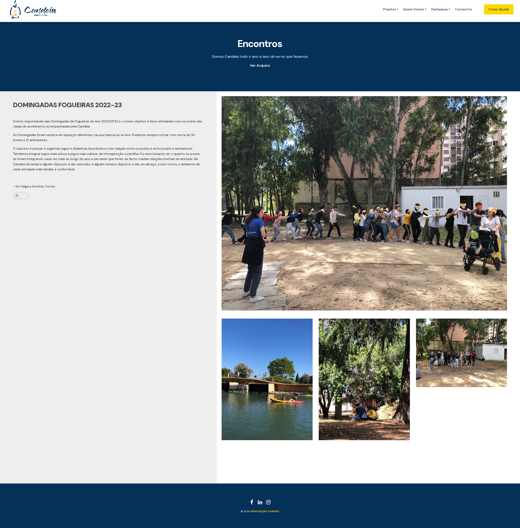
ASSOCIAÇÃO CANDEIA (264, 511)
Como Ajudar (498, 9)
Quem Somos (413, 9)
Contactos (463, 9)
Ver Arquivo (260, 65)
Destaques (439, 9)
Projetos (389, 9)
